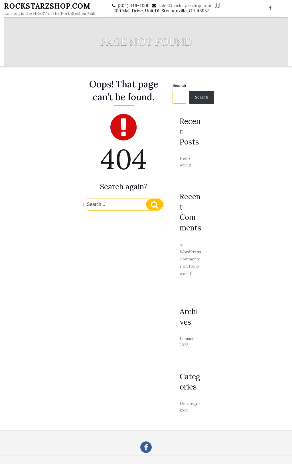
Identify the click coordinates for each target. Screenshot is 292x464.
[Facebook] (270, 8)
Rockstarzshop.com (47, 6)
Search (179, 85)
